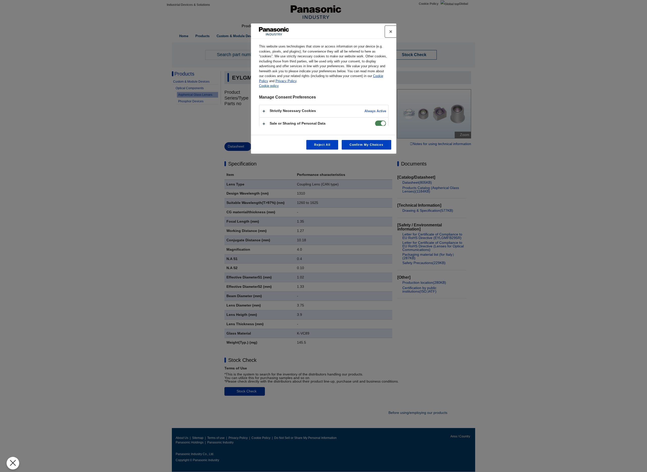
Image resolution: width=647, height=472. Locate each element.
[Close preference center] (390, 31)
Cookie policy (269, 86)
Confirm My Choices (366, 145)
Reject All (322, 145)
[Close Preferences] (13, 463)
